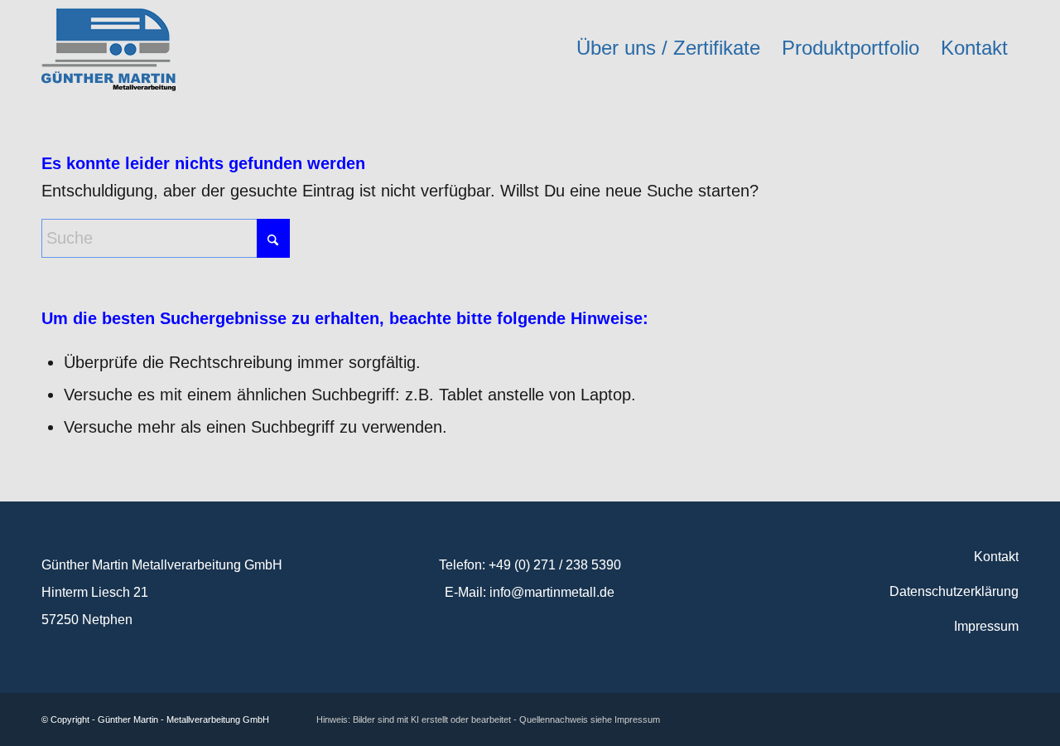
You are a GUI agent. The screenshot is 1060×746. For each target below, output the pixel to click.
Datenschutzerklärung (954, 591)
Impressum (986, 626)
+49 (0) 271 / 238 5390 (555, 565)
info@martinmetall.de (551, 592)
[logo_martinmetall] (108, 48)
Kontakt (996, 557)
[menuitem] (668, 48)
